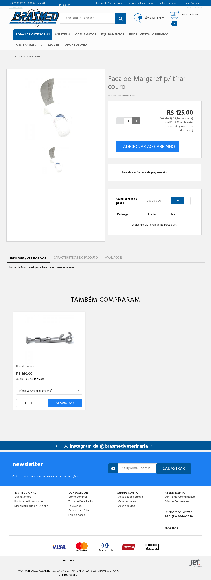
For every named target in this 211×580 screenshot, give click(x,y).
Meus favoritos (126, 501)
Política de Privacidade (28, 501)
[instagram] (65, 5)
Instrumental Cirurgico (149, 34)
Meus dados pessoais (130, 497)
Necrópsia (34, 56)
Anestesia (62, 34)
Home (18, 56)
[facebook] (61, 5)
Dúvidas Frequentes (177, 501)
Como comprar (77, 497)
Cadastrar (174, 468)
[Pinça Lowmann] (49, 339)
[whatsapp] (69, 5)
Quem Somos (22, 497)
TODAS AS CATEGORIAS (33, 34)
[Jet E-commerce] (195, 563)
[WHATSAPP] (182, 533)
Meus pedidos (126, 506)
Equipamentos (112, 34)
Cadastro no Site (78, 510)
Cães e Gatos (85, 34)
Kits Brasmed (26, 45)
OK (178, 201)
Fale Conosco (76, 515)
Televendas (75, 506)
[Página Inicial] (34, 18)
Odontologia (75, 45)
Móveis (54, 45)
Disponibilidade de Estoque (31, 506)
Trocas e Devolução (80, 501)
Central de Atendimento (180, 497)
